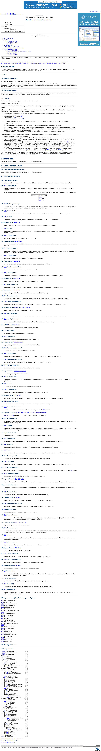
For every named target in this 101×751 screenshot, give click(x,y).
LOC (15, 261)
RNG (18, 324)
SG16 (12, 415)
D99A (28, 63)
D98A (21, 63)
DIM (28, 412)
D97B (18, 63)
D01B (44, 63)
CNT (5, 583)
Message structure (11, 53)
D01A (40, 63)
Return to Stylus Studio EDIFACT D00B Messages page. (12, 14)
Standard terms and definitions (15, 47)
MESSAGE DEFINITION (10, 49)
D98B (24, 63)
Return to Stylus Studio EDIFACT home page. (10, 13)
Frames (92, 11)
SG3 (21, 241)
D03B (60, 63)
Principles (9, 43)
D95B (5, 63)
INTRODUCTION (8, 38)
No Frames (97, 11)
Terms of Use (12, 745)
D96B (12, 63)
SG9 (29, 307)
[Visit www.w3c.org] (97, 750)
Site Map (2, 745)
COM (18, 290)
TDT (21, 116)
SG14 (8, 415)
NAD (15, 278)
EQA (38, 412)
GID (28, 149)
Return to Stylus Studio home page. (8, 742)
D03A (56, 63)
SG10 (24, 371)
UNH (5, 185)
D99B (31, 63)
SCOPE (6, 39)
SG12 (44, 412)
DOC (15, 342)
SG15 (25, 522)
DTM (5, 211)
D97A (15, 63)
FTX (5, 216)
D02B (53, 63)
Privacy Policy (7, 745)
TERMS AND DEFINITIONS (11, 46)
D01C (47, 63)
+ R (5, 578)
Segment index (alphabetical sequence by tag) (19, 51)
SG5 (18, 278)
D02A (50, 63)
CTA (15, 290)
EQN (22, 412)
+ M (5, 389)
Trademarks (18, 745)
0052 (40, 197)
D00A (34, 63)
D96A (9, 63)
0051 (40, 200)
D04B (66, 63)
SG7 (21, 307)
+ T (4, 571)
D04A (63, 63)
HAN (18, 307)
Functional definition (12, 41)
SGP (59, 149)
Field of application (12, 42)
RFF (15, 222)
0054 (40, 198)
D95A (2, 63)
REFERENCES (8, 45)
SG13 (22, 479)
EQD (68, 142)
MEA (21, 371)
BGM (5, 204)
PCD (33, 412)
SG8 (23, 307)
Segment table (13, 54)
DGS (15, 371)
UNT (5, 589)
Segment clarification (12, 50)
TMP (15, 324)
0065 (40, 195)
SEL (36, 412)
